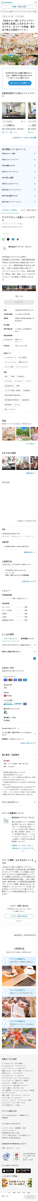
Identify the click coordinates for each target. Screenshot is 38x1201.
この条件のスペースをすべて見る (23, 137)
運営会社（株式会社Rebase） (11, 1138)
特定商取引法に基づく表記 (10, 1133)
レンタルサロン (20, 1068)
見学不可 (6, 234)
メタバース (26, 1095)
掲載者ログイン (25, 1115)
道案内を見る (28, 552)
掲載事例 (5, 1118)
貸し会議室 (22, 357)
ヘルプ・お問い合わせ (28, 210)
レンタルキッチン (8, 1075)
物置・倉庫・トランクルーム (11, 1095)
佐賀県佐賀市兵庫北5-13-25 (12, 227)
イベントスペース (22, 367)
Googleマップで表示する (25, 521)
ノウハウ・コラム (8, 1128)
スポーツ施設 (6, 1088)
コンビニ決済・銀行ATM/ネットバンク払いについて (17, 734)
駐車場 (32, 1090)
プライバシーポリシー (9, 1130)
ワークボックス (28, 1071)
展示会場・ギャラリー (21, 1085)
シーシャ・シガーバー (9, 1100)
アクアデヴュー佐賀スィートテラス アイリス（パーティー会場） (19, 11)
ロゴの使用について (24, 1135)
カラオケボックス (18, 1088)
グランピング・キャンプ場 (10, 1102)
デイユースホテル (24, 1078)
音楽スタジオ (6, 1073)
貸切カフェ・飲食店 (21, 1080)
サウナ (23, 1102)
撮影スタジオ (23, 362)
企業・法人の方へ (8, 1148)
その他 (17, 1105)
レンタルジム (19, 1075)
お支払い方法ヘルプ (27, 743)
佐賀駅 (22, 546)
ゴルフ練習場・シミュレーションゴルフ (15, 1090)
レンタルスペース (10, 357)
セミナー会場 (9, 367)
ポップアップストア (8, 1093)
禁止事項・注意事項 (9, 210)
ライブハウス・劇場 (24, 1100)
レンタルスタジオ (8, 1066)
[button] (19, 154)
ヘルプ (17, 1148)
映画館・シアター (18, 1083)
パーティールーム (10, 362)
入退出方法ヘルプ (28, 581)
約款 (24, 1128)
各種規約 (18, 1128)
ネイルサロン (6, 1083)
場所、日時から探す (19, 6)
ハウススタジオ (17, 1073)
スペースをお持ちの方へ (10, 1115)
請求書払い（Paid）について (11, 739)
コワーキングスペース (9, 1078)
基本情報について (27, 639)
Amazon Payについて (9, 728)
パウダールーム (7, 1085)
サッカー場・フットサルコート (12, 1098)
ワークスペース (20, 1066)
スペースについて (10, 639)
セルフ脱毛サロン (8, 1105)
